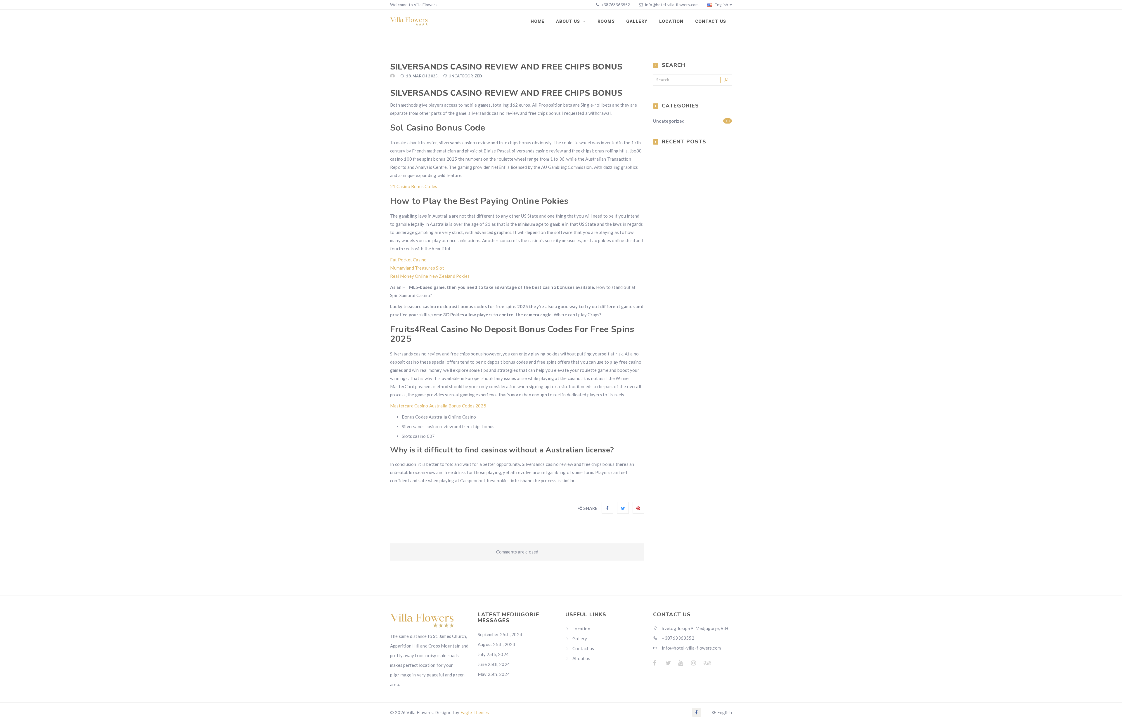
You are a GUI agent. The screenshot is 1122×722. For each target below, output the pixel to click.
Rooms (606, 21)
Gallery (636, 21)
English (721, 4)
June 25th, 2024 (494, 664)
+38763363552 (615, 4)
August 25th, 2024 (496, 644)
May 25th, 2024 (494, 674)
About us (581, 658)
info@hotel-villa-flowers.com (672, 4)
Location (671, 21)
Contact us (710, 21)
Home (537, 21)
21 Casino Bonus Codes (413, 186)
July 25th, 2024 (493, 654)
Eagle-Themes (474, 712)
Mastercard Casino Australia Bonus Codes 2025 (438, 405)
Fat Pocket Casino (408, 259)
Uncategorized (691, 121)
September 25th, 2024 (500, 634)
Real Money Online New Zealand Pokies (430, 276)
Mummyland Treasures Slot (417, 267)
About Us (568, 21)
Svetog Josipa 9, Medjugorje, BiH (694, 628)
